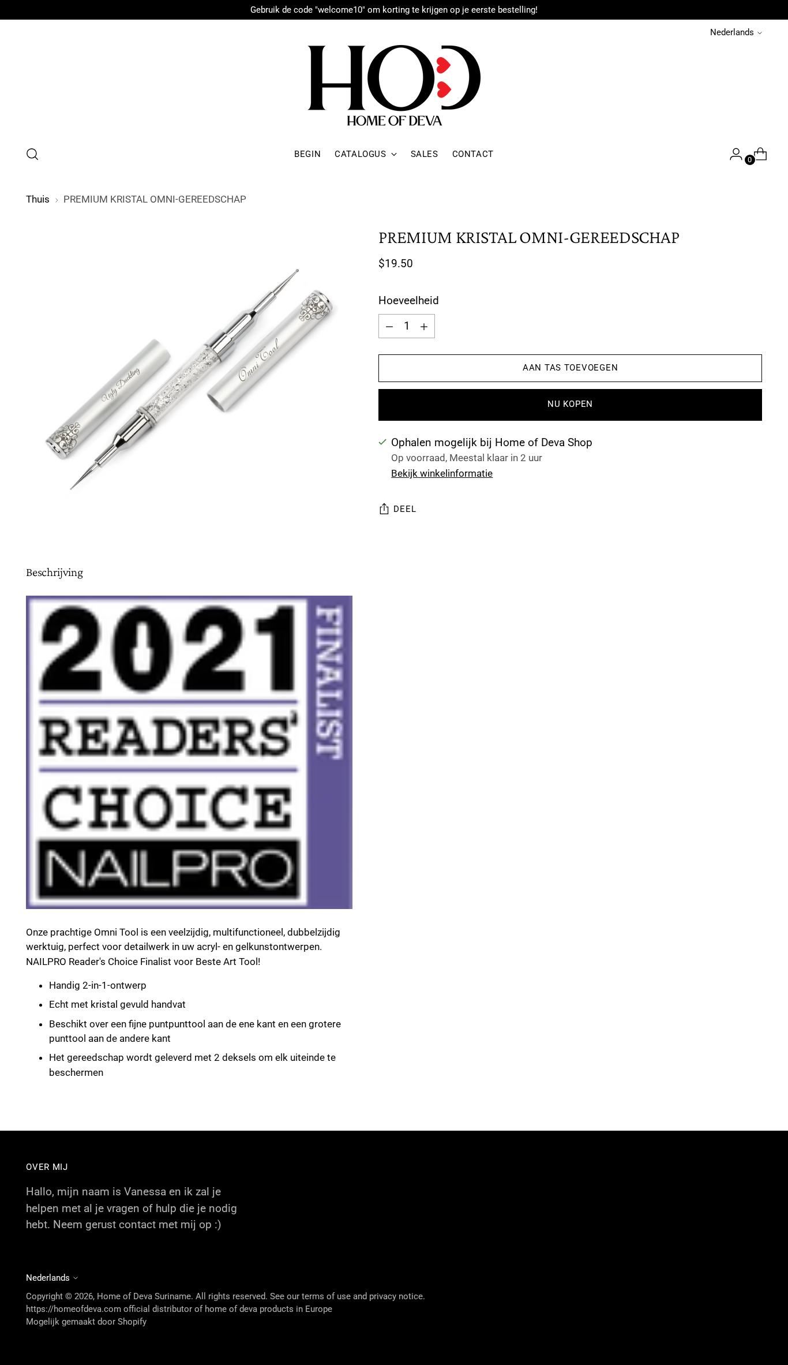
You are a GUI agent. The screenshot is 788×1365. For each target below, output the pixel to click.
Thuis (38, 199)
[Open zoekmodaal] (32, 154)
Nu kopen (570, 404)
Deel (404, 509)
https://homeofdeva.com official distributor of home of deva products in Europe (179, 1309)
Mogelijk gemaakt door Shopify (86, 1322)
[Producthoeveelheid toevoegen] (389, 326)
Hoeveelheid (408, 301)
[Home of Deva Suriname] (394, 87)
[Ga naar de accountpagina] (731, 154)
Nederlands (732, 32)
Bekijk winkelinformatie (442, 474)
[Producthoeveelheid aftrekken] (424, 326)
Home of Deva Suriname (144, 1296)
